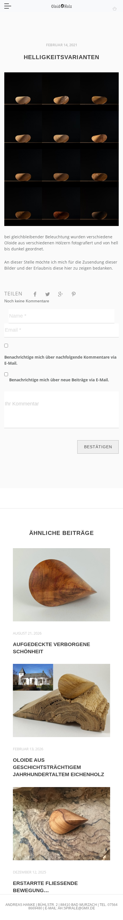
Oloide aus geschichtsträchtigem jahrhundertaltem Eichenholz (58, 767)
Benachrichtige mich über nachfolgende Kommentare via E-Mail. (60, 360)
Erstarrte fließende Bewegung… (45, 886)
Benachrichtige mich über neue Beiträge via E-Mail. (59, 379)
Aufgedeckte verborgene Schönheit (51, 647)
